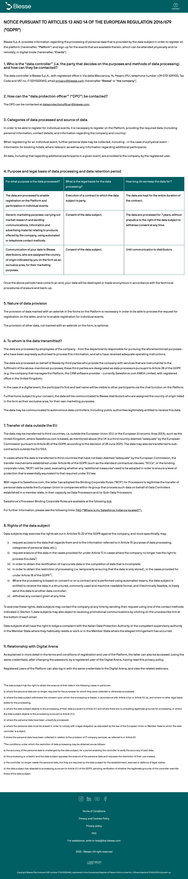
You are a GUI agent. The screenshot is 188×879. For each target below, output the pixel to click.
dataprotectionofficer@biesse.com (66, 104)
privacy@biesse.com (70, 80)
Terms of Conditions (94, 811)
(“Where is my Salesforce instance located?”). (112, 510)
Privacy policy (94, 826)
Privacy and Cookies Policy (94, 818)
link (109, 501)
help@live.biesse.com (108, 840)
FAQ (78, 510)
